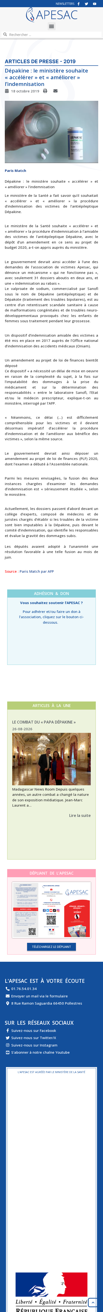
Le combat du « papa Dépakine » (44, 722)
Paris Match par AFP (37, 571)
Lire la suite (80, 815)
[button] (52, 26)
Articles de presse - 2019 (40, 61)
